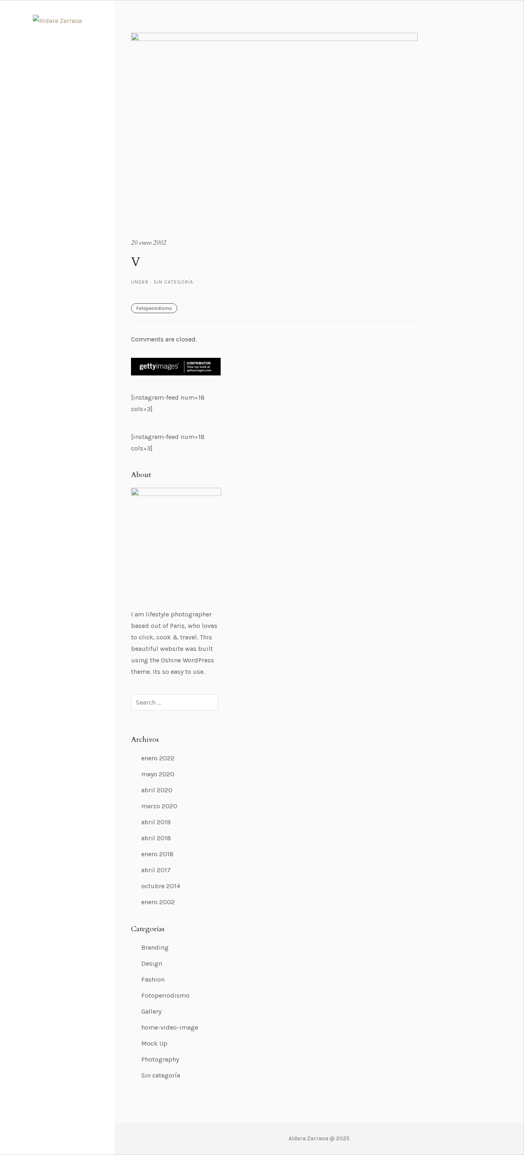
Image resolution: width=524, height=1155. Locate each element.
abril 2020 (156, 790)
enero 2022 (157, 758)
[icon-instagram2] (65, 1124)
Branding (155, 947)
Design (151, 963)
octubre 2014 (160, 886)
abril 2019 (156, 822)
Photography (160, 1059)
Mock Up (154, 1043)
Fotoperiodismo (154, 308)
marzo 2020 (159, 806)
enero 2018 (157, 854)
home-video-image (169, 1027)
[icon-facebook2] (51, 1124)
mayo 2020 (157, 774)
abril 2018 (156, 838)
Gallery (151, 1011)
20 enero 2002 (148, 243)
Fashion (153, 979)
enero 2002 (158, 902)
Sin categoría (172, 282)
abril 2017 (156, 870)
